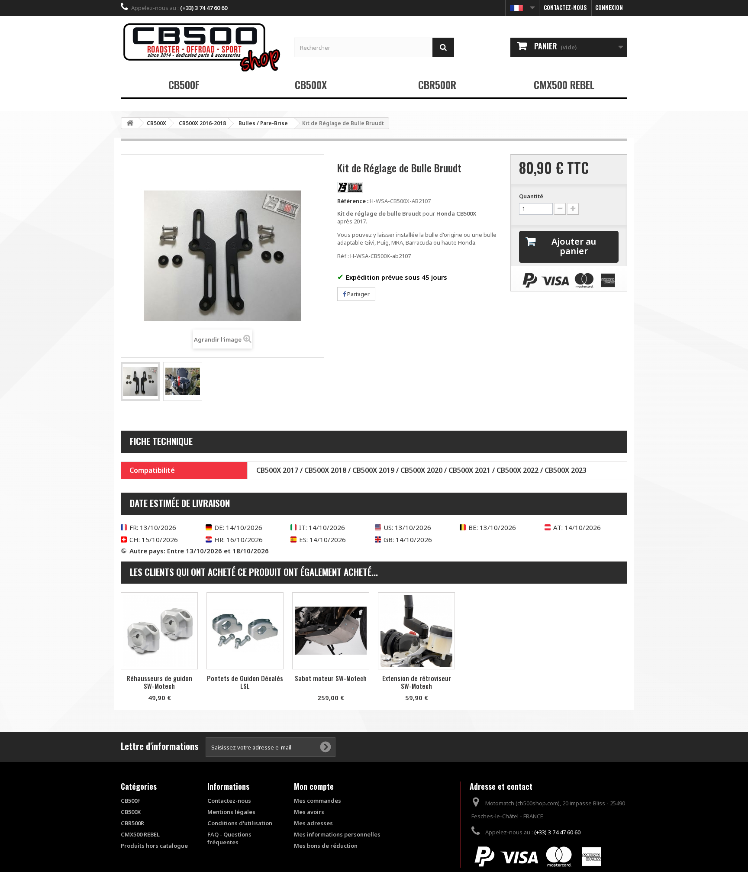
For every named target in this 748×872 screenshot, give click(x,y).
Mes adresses (313, 823)
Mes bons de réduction (326, 845)
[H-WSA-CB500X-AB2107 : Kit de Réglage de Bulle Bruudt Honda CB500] (140, 381)
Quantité (531, 196)
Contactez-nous (565, 7)
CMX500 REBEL (564, 84)
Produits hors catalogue (154, 845)
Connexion (609, 7)
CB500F (184, 84)
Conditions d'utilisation (239, 823)
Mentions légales (231, 812)
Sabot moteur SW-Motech (331, 678)
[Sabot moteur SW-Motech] (330, 630)
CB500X (311, 84)
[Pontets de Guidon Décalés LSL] (245, 630)
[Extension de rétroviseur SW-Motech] (416, 630)
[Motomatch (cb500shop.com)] (201, 47)
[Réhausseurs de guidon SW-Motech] (159, 630)
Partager (358, 294)
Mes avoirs (309, 812)
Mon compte (314, 786)
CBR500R (437, 84)
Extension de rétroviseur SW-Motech (416, 682)
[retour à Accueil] (130, 123)
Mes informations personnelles (337, 834)
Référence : (352, 201)
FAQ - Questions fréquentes (229, 838)
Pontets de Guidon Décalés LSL (245, 682)
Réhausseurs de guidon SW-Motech (159, 682)
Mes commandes (317, 800)
